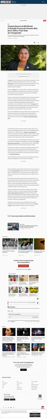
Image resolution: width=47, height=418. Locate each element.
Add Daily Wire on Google (24, 76)
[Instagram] (8, 407)
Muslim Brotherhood (14, 154)
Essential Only (35, 413)
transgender (10, 83)
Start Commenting (23, 265)
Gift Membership (19, 389)
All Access (4, 384)
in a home (34, 103)
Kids (3, 387)
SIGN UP (44, 20)
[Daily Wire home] (23, 20)
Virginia (10, 80)
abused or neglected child (29, 132)
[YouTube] (11, 407)
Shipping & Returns (34, 386)
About (18, 381)
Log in (29, 269)
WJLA (14, 89)
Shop (3, 386)
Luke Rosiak (10, 38)
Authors (18, 384)
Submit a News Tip (34, 389)
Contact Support (19, 387)
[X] (6, 407)
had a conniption (16, 170)
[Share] (38, 42)
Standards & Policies (34, 387)
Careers (18, 386)
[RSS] (13, 407)
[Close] (46, 414)
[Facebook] (3, 407)
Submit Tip (23, 369)
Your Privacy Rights (34, 381)
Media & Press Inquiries (35, 384)
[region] (23, 413)
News (3, 381)
